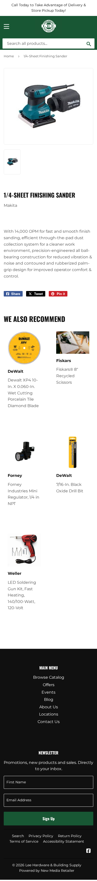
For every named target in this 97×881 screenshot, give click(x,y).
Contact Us (49, 721)
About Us (48, 707)
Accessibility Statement (63, 841)
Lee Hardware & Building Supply (53, 865)
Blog (48, 699)
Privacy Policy (41, 836)
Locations (48, 714)
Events (48, 692)
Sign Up (49, 818)
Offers (48, 684)
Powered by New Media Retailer (46, 871)
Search (18, 836)
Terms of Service (23, 841)
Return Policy (70, 836)
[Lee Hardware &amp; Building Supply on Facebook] (88, 851)
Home (9, 56)
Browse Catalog (48, 677)
